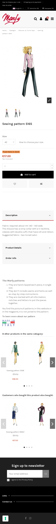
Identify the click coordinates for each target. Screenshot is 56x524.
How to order (7, 5)
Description (11, 215)
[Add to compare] (41, 184)
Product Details (13, 247)
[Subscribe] (45, 474)
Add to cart (30, 174)
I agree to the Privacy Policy (22, 480)
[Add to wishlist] (14, 184)
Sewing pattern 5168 (15, 370)
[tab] (28, 215)
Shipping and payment (32, 2)
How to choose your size (11, 2)
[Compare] (24, 348)
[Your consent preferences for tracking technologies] (5, 518)
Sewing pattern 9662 (15, 432)
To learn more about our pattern (18, 316)
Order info (11, 258)
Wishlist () (34, 8)
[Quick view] (24, 353)
